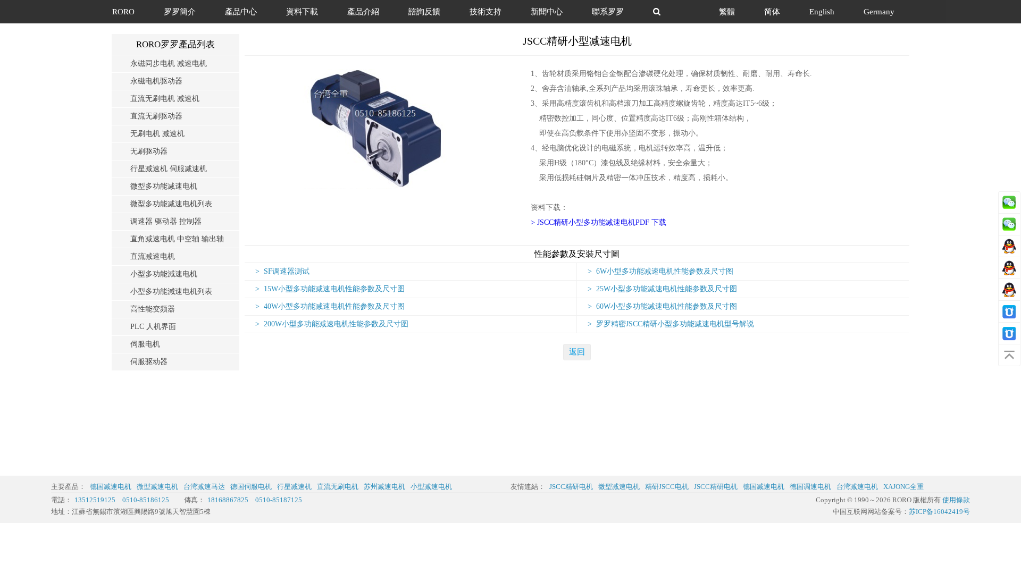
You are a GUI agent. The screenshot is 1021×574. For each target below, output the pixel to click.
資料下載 (302, 11)
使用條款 (956, 500)
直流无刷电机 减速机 (164, 99)
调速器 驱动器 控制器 (166, 221)
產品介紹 (363, 11)
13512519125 (94, 500)
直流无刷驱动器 (156, 116)
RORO (123, 11)
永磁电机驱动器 (156, 81)
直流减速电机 (152, 256)
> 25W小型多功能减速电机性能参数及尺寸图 (662, 289)
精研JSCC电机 (667, 487)
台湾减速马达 (204, 487)
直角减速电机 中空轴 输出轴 (177, 239)
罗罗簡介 (180, 11)
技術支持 (485, 11)
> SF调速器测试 (282, 271)
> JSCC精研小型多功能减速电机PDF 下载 (598, 222)
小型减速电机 (431, 487)
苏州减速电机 (384, 487)
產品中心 (241, 11)
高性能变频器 (152, 309)
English (821, 11)
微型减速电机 (157, 487)
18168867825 (227, 500)
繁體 (727, 11)
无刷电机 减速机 (157, 134)
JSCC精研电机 (571, 487)
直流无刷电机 (337, 487)
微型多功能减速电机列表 (171, 204)
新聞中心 (547, 11)
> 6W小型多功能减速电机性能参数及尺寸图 (660, 271)
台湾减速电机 (857, 487)
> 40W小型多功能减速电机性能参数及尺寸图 (330, 306)
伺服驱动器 (149, 362)
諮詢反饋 (424, 11)
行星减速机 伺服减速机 (168, 169)
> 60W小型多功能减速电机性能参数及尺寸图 (662, 306)
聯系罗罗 (608, 11)
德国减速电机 (110, 487)
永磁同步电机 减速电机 (168, 63)
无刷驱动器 (149, 151)
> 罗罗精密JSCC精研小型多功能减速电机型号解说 (671, 324)
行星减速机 (294, 487)
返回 (577, 352)
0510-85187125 (278, 500)
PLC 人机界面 (153, 327)
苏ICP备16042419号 (939, 512)
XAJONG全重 (903, 487)
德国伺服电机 (251, 487)
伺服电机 (145, 344)
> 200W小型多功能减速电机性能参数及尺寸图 (331, 324)
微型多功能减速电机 (163, 186)
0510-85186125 (145, 500)
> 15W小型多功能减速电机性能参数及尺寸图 (330, 289)
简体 (772, 11)
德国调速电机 (810, 487)
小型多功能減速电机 (163, 274)
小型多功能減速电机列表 (171, 292)
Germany (879, 11)
